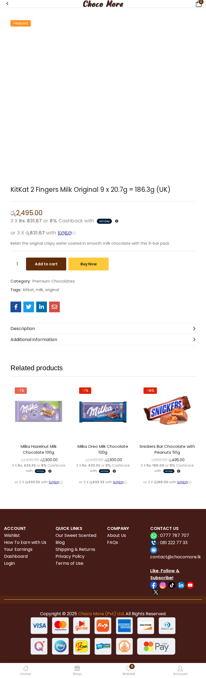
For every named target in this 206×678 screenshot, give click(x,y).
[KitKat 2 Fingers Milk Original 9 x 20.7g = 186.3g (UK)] (15, 307)
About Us (116, 535)
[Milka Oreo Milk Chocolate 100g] (103, 411)
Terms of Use (69, 563)
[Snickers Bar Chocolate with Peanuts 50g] (167, 411)
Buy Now (88, 264)
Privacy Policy (70, 556)
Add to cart (46, 264)
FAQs (112, 542)
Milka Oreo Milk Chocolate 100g (103, 449)
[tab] (103, 328)
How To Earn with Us (25, 542)
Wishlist (12, 535)
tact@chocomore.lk (179, 557)
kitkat (28, 289)
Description (22, 328)
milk (39, 289)
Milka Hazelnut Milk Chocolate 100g (39, 449)
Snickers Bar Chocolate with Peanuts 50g (167, 449)
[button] (198, 3)
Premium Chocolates (53, 281)
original (52, 289)
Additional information (33, 339)
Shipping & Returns (75, 549)
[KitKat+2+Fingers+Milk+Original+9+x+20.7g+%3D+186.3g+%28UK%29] (28, 307)
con (154, 557)
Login (9, 563)
